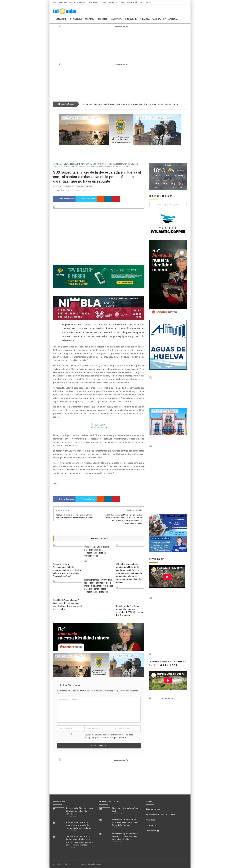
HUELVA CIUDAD (76, 19)
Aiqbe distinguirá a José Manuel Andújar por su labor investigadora (112, 104)
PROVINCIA (89, 19)
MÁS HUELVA (116, 19)
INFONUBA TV (131, 19)
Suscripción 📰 (145, 2)
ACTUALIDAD (61, 19)
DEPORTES (102, 19)
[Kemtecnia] (99, 424)
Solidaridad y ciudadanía (81, 164)
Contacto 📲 (132, 2)
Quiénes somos (80, 2)
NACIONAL (156, 19)
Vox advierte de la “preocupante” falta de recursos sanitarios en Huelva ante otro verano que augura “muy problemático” (67, 570)
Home (55, 164)
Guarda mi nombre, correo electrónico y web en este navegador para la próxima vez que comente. (109, 736)
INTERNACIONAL (170, 19)
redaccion (74, 191)
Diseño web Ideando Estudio (90, 864)
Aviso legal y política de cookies (101, 2)
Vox (55, 483)
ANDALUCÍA (145, 19)
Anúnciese (120, 2)
